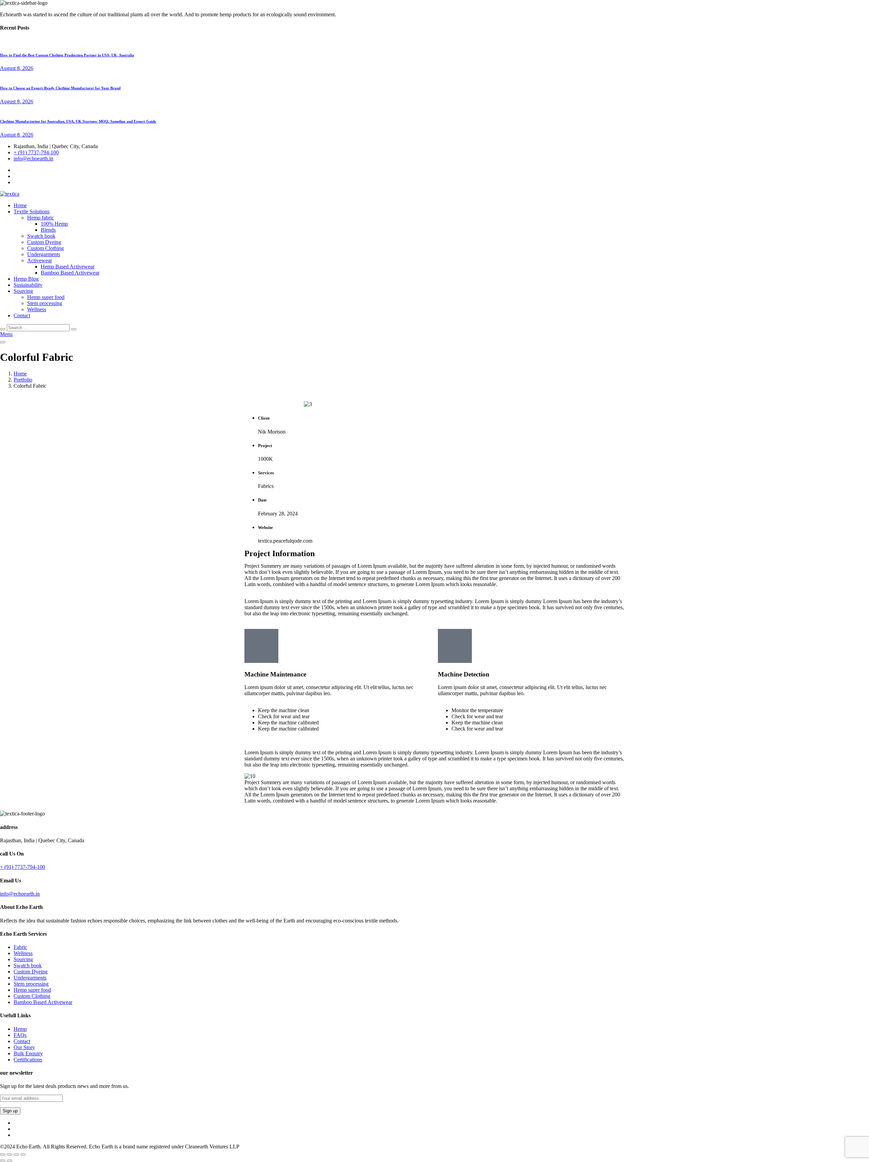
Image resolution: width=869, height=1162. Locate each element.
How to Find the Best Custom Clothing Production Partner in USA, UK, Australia (67, 55)
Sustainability (28, 285)
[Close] (2, 329)
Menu (6, 334)
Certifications (28, 1059)
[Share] (16, 1155)
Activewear (39, 260)
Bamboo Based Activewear (70, 273)
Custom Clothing (45, 248)
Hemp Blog (26, 279)
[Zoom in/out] (2, 1155)
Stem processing (44, 303)
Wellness (36, 309)
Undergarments (43, 254)
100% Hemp (54, 224)
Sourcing (23, 291)
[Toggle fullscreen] (9, 1155)
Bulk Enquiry (28, 1053)
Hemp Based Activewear (67, 266)
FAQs (20, 1035)
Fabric (20, 947)
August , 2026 (16, 68)
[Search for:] (39, 327)
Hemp (20, 1029)
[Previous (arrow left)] (2, 1161)
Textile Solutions (32, 211)
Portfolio (23, 380)
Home (20, 205)
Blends (48, 230)
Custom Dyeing (44, 242)
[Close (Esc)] (23, 1155)
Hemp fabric (40, 218)
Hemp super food (45, 297)
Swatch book (41, 236)
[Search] (73, 329)
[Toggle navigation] (2, 342)
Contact (22, 315)
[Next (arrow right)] (9, 1161)
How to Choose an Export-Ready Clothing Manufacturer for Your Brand (60, 88)
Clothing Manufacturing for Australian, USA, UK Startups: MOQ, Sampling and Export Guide (78, 121)
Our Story (24, 1047)
